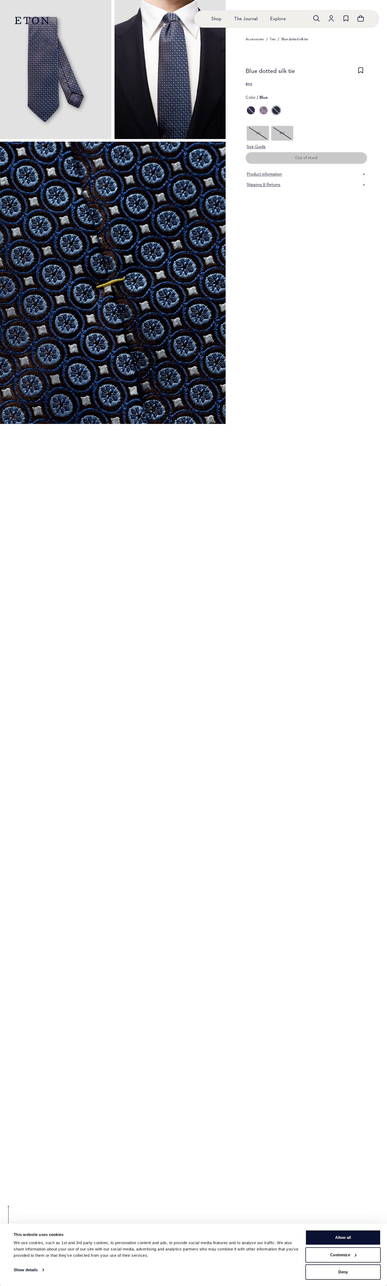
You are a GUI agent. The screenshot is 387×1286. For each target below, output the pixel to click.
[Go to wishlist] (346, 18)
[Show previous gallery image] (8, 1218)
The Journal (245, 19)
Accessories (255, 39)
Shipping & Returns (263, 185)
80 (282, 133)
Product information (264, 174)
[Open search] (316, 18)
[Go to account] (331, 18)
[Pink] (263, 110)
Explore (278, 19)
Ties (273, 39)
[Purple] (251, 110)
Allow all (343, 1237)
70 (258, 133)
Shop (216, 19)
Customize (340, 1255)
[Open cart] (361, 18)
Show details (26, 1270)
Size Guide (256, 147)
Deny (343, 1272)
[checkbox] (361, 72)
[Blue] (276, 110)
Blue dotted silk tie (294, 39)
